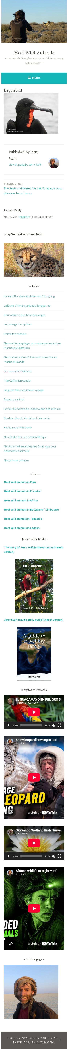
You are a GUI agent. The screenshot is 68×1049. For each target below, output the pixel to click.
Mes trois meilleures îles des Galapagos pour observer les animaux (33, 188)
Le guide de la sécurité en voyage (24, 390)
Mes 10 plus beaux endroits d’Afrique (25, 437)
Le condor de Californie (18, 371)
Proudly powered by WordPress (32, 1038)
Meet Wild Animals (34, 53)
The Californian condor (17, 380)
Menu (36, 78)
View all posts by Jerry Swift (25, 164)
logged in (24, 216)
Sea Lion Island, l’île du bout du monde (27, 418)
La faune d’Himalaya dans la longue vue (27, 305)
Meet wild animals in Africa (21, 500)
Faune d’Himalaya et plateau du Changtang (29, 296)
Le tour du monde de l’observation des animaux (32, 408)
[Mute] (53, 725)
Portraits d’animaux (15, 334)
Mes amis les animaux (16, 460)
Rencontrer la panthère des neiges (24, 315)
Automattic (45, 1042)
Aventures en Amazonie (18, 427)
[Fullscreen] (59, 725)
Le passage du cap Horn (18, 324)
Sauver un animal (14, 399)
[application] (34, 712)
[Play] (9, 725)
